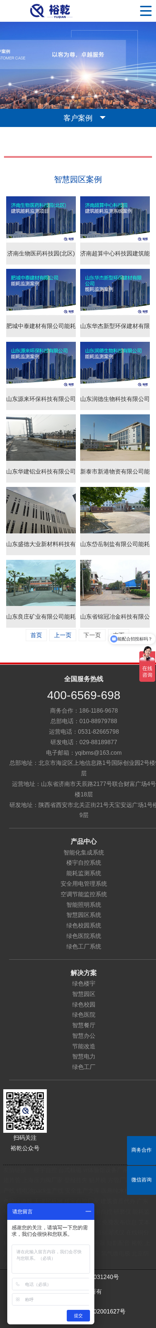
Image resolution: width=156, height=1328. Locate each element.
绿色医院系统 (83, 936)
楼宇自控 (45, 1170)
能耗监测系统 (83, 873)
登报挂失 (75, 1180)
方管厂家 (119, 1180)
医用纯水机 (115, 1191)
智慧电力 (83, 1056)
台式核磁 (70, 1170)
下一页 (92, 635)
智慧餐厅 (83, 1025)
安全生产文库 (82, 1191)
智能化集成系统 (83, 852)
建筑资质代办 (118, 1201)
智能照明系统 (83, 905)
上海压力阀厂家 (42, 1180)
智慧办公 (83, 1036)
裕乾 (137, 1243)
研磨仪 (122, 1212)
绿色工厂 (83, 1067)
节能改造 (83, 1046)
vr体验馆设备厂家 (105, 1170)
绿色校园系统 (83, 925)
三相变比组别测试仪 (98, 1232)
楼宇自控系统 (83, 863)
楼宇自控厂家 (81, 1201)
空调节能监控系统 (84, 894)
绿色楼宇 (83, 983)
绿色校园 (83, 1004)
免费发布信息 (119, 1222)
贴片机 (97, 1180)
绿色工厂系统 (83, 946)
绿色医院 (83, 1015)
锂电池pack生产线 (39, 1191)
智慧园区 (83, 994)
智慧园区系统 (83, 915)
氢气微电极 (115, 1253)
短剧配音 (118, 1243)
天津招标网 (48, 1201)
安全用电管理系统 (84, 884)
